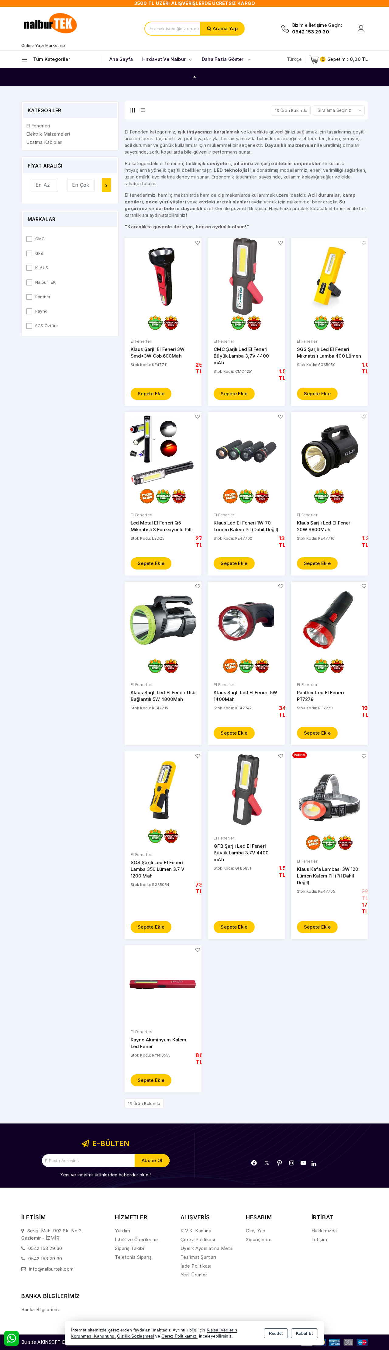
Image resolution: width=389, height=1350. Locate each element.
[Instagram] (291, 1163)
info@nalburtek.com (51, 1269)
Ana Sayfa (121, 59)
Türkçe (294, 59)
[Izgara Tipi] (132, 110)
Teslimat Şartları (198, 1257)
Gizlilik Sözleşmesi (135, 1336)
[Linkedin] (314, 1163)
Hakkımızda (324, 1231)
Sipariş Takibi (129, 1248)
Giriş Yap (256, 1231)
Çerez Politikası (198, 1239)
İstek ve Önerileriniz (137, 1239)
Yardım (122, 1231)
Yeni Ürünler (194, 1275)
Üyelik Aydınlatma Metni (207, 1248)
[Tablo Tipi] (143, 110)
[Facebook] (254, 1163)
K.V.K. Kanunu (196, 1231)
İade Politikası (196, 1266)
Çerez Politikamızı (179, 1336)
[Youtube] (303, 1163)
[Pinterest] (279, 1163)
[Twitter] (267, 1163)
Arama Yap (225, 28)
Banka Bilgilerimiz (40, 1309)
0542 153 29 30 (45, 1248)
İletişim (319, 1239)
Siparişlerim (258, 1239)
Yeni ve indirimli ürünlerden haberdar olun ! (105, 1175)
